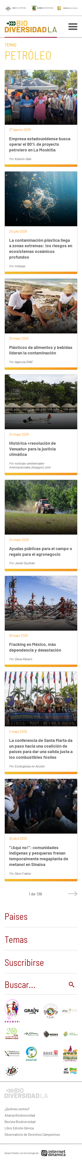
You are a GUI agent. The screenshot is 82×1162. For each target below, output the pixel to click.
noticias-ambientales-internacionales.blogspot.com (30, 465)
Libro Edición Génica (19, 1128)
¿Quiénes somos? (17, 1109)
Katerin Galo (23, 159)
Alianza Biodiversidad (20, 1115)
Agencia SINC (24, 362)
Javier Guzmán (25, 563)
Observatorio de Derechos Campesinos (32, 1134)
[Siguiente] (71, 894)
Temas (10, 44)
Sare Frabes (23, 873)
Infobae (20, 266)
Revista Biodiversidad (20, 1121)
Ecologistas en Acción (30, 766)
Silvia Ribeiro (23, 659)
